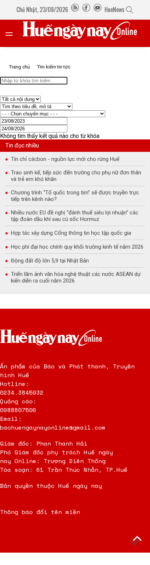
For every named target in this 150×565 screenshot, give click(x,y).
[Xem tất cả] (12, 33)
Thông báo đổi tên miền (40, 511)
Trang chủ (19, 67)
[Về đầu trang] (137, 539)
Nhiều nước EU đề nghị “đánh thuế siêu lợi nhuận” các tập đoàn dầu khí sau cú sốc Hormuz (74, 215)
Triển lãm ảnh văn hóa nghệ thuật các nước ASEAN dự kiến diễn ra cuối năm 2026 (76, 277)
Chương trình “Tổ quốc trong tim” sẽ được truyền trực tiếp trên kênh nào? (75, 195)
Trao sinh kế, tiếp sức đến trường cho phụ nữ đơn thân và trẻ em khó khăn (76, 175)
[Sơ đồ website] (75, 9)
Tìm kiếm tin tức (53, 67)
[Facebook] (86, 9)
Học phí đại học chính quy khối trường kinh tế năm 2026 (77, 247)
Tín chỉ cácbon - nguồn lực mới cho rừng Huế (65, 159)
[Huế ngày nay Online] (84, 33)
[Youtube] (97, 9)
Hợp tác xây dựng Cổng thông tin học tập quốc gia (71, 233)
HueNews (114, 9)
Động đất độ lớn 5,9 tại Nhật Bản (50, 260)
